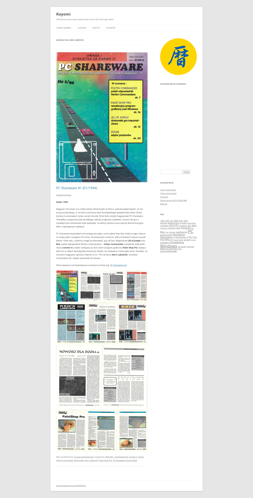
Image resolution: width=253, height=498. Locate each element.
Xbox (162, 248)
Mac (162, 232)
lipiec (178, 228)
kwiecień (172, 228)
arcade (183, 223)
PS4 (195, 237)
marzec (172, 232)
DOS (171, 225)
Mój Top (96, 28)
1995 (162, 220)
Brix (111, 457)
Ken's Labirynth (91, 460)
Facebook (110, 28)
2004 (181, 221)
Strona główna (63, 28)
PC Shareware (119, 460)
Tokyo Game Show (168, 193)
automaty (191, 223)
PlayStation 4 (181, 237)
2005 (186, 220)
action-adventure (169, 223)
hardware (164, 228)
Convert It (133, 457)
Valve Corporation (168, 190)
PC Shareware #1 (118, 265)
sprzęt (193, 240)
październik (182, 232)
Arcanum (164, 197)
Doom (141, 457)
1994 (107, 457)
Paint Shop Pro (105, 460)
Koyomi (63, 14)
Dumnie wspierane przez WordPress (71, 485)
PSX (162, 239)
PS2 (191, 237)
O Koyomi (82, 28)
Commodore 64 (121, 457)
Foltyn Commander (64, 460)
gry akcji (192, 225)
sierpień (187, 240)
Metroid (163, 204)
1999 (171, 221)
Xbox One (177, 249)
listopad (185, 228)
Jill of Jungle (79, 460)
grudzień (183, 226)
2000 (176, 220)
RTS (171, 240)
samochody (178, 240)
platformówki (166, 234)
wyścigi (190, 246)
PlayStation (178, 234)
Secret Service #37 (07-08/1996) (173, 200)
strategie (164, 242)
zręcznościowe (168, 251)
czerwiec (164, 225)
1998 (167, 221)
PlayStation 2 (167, 237)
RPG (167, 239)
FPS (177, 225)
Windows (168, 246)
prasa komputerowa (84, 457)
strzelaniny (176, 242)
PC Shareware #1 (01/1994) (76, 188)
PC (190, 231)
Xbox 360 (168, 249)
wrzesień (182, 246)
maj (167, 232)
